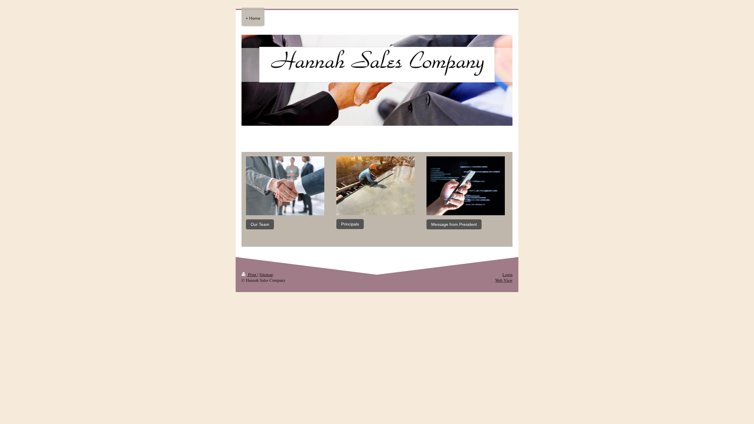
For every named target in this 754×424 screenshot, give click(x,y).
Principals (350, 224)
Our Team (260, 224)
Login (507, 274)
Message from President (454, 224)
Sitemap (266, 274)
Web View (503, 280)
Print (252, 274)
